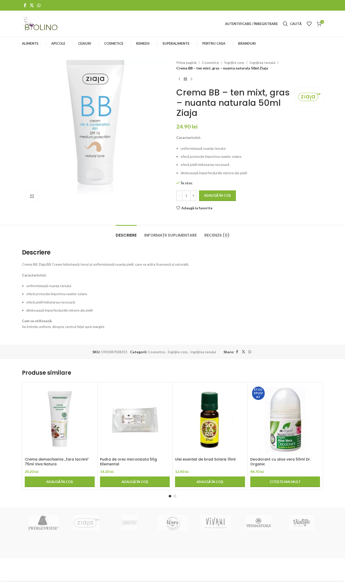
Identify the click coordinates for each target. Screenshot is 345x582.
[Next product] (191, 79)
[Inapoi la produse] (185, 79)
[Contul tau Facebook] (25, 5)
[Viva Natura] (258, 522)
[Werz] (172, 522)
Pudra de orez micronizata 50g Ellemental (128, 462)
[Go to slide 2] (175, 496)
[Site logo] (41, 23)
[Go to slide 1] (170, 496)
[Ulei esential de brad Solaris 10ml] (210, 420)
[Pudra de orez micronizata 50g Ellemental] (135, 420)
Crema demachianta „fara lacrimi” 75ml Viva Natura (57, 462)
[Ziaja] (86, 522)
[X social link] (31, 5)
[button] (60, 481)
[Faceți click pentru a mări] (32, 196)
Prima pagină (186, 62)
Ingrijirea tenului (262, 62)
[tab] (126, 232)
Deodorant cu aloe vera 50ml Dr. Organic (280, 462)
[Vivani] (215, 522)
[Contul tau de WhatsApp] (38, 5)
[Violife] (301, 522)
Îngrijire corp (234, 62)
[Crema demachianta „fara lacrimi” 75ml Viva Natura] (60, 420)
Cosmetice (210, 62)
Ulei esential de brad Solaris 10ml (205, 459)
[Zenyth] (129, 522)
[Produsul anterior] (179, 79)
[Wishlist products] (309, 24)
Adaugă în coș (217, 195)
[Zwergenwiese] (43, 522)
